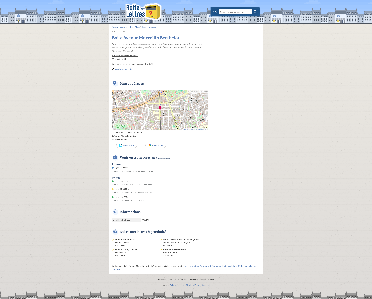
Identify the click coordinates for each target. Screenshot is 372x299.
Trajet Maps (157, 145)
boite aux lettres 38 (231, 266)
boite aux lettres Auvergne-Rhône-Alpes (203, 266)
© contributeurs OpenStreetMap (198, 91)
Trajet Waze (128, 145)
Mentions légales (193, 285)
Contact (205, 285)
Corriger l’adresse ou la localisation (196, 129)
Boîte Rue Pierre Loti (125, 239)
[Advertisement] (235, 50)
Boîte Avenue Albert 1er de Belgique (181, 239)
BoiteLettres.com (177, 285)
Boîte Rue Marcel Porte (174, 249)
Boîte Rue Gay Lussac (126, 249)
